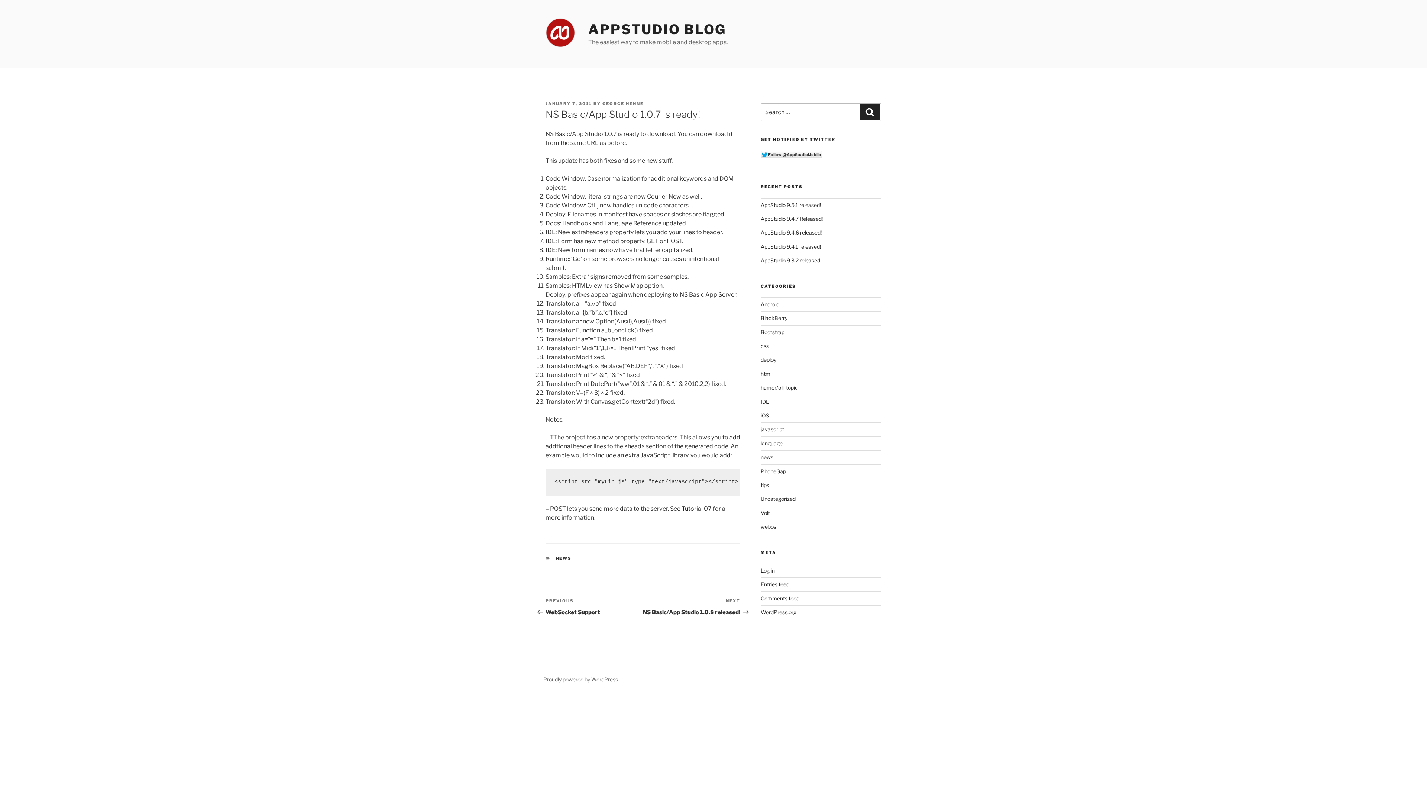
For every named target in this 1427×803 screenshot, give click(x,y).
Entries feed (775, 584)
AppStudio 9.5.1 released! (791, 205)
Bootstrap (772, 332)
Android (770, 304)
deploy (768, 360)
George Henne (623, 103)
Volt (765, 513)
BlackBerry (774, 318)
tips (765, 485)
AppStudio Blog (657, 29)
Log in (768, 570)
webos (768, 526)
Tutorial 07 (697, 508)
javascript (772, 429)
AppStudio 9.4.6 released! (791, 232)
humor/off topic (779, 387)
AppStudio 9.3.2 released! (791, 260)
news (564, 558)
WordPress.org (778, 612)
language (772, 443)
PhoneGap (773, 471)
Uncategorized (778, 499)
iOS (765, 415)
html (766, 374)
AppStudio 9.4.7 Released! (792, 219)
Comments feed (780, 598)
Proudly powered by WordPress (580, 679)
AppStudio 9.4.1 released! (791, 247)
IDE (765, 402)
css (765, 346)
